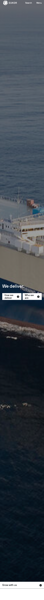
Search (28, 3)
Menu (39, 3)
